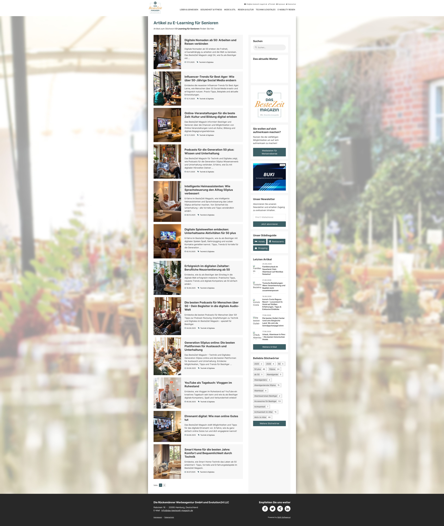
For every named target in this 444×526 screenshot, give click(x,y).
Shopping (262, 248)
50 (280, 364)
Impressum (158, 517)
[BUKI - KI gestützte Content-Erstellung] (269, 177)
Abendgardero (262, 380)
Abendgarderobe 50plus (266, 385)
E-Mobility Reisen (286, 9)
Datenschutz (169, 517)
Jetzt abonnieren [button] (269, 224)
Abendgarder (274, 374)
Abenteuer (260, 390)
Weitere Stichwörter (269, 423)
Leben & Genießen (189, 9)
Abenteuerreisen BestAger (267, 396)
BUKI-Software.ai (284, 517)
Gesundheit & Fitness (211, 9)
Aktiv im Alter (262, 417)
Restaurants (278, 241)
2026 (270, 364)
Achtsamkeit (261, 406)
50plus (274, 369)
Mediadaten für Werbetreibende (269, 152)
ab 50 (258, 374)
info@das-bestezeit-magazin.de (177, 510)
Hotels (261, 241)
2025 (258, 364)
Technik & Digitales (265, 9)
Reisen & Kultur (246, 9)
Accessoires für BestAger (267, 401)
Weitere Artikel (269, 347)
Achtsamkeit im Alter (265, 412)
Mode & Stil (230, 9)
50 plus (259, 369)
